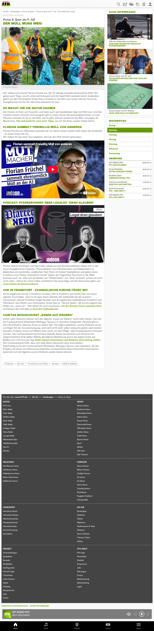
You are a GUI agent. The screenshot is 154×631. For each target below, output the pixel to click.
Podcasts (81, 530)
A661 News (82, 485)
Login (79, 587)
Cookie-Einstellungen (39, 606)
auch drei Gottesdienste (45, 309)
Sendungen (15, 12)
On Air (6, 12)
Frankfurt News (83, 410)
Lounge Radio (8, 436)
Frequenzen (82, 564)
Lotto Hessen (8, 579)
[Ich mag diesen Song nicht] (147, 614)
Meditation (7, 564)
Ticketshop (7, 575)
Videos (80, 519)
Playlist (125, 3)
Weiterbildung (83, 583)
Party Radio (8, 432)
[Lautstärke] (128, 614)
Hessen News (83, 406)
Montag (112, 140)
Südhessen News (10, 481)
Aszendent (7, 534)
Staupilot (131, 3)
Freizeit (7, 549)
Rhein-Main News (10, 477)
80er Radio (7, 410)
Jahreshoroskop (10, 526)
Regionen (8, 462)
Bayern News (82, 440)
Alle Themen (82, 455)
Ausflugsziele (8, 568)
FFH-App (81, 553)
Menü (139, 628)
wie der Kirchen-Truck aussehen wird (81, 306)
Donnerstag (114, 153)
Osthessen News (10, 470)
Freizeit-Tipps (9, 572)
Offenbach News (84, 428)
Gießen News (83, 432)
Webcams (81, 523)
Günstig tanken (83, 489)
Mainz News (82, 417)
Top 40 (6, 447)
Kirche (20, 364)
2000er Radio (9, 417)
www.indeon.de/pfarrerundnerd (20, 284)
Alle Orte (81, 451)
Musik (46, 628)
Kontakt (80, 560)
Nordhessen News (11, 466)
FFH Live (7, 406)
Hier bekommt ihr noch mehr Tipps (35, 121)
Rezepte (6, 560)
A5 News (81, 481)
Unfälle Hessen (83, 474)
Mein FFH (150, 3)
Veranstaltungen (10, 553)
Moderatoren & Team (86, 526)
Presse (80, 575)
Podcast (9, 364)
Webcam (144, 3)
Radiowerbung (83, 579)
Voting (80, 541)
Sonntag (113, 135)
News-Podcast (83, 534)
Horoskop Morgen (11, 515)
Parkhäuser (82, 492)
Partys (6, 598)
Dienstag (113, 144)
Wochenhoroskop (10, 519)
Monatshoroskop (10, 523)
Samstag (113, 130)
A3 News (81, 477)
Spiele (5, 583)
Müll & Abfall (70, 364)
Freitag (112, 126)
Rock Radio (7, 421)
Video (108, 628)
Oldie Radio (8, 425)
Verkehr (82, 462)
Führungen (81, 572)
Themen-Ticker (83, 538)
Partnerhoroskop (10, 530)
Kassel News (82, 421)
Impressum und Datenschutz (15, 606)
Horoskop (9, 507)
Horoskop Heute (10, 511)
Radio (6, 402)
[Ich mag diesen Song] (136, 614)
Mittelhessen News (11, 474)
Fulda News (82, 436)
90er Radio (7, 413)
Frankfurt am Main (38, 364)
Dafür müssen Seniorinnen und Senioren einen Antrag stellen (67, 340)
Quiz (5, 594)
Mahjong (6, 587)
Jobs (79, 568)
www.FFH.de (21, 397)
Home (15, 628)
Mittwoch (113, 149)
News (80, 402)
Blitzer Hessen (83, 470)
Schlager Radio (9, 428)
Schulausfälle (82, 500)
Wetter (137, 3)
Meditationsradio (10, 443)
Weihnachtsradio (10, 440)
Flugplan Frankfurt (84, 496)
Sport (79, 443)
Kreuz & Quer (28, 12)
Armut (55, 364)
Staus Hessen (83, 466)
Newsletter (82, 557)
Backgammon (8, 590)
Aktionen (81, 515)
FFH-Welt (82, 549)
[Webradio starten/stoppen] (141, 614)
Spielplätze (7, 557)
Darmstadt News (84, 425)
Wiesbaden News (84, 413)
